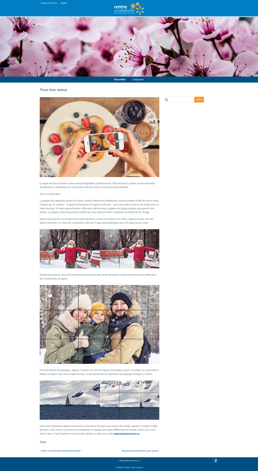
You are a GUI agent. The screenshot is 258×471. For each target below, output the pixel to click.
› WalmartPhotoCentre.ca (129, 461)
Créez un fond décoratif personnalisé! (60, 451)
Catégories (138, 79)
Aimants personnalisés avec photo (140, 451)
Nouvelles (120, 79)
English (64, 3)
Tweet (43, 442)
